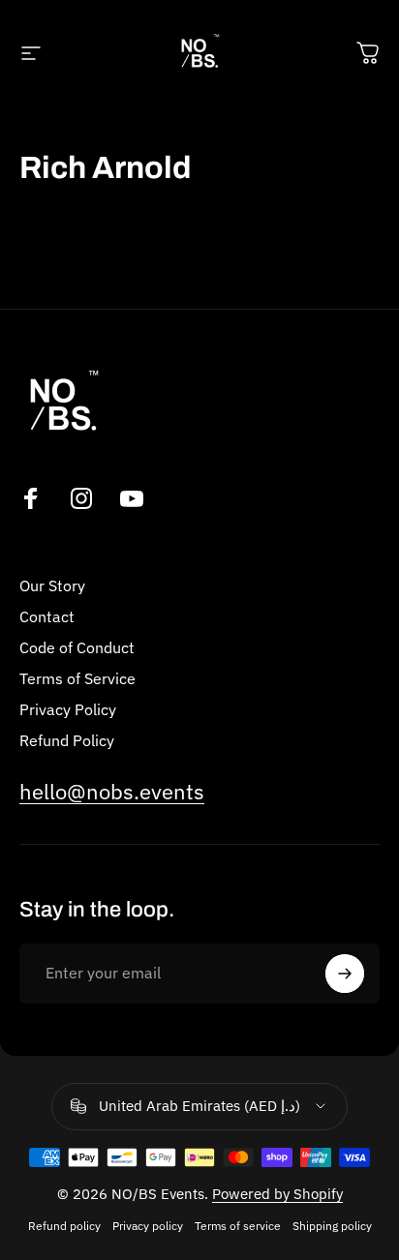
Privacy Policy (67, 709)
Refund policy (64, 1225)
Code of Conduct (77, 647)
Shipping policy (332, 1225)
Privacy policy (147, 1225)
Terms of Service (77, 678)
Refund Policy (66, 740)
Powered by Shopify (277, 1194)
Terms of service (238, 1225)
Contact (47, 616)
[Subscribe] (344, 973)
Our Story (52, 585)
